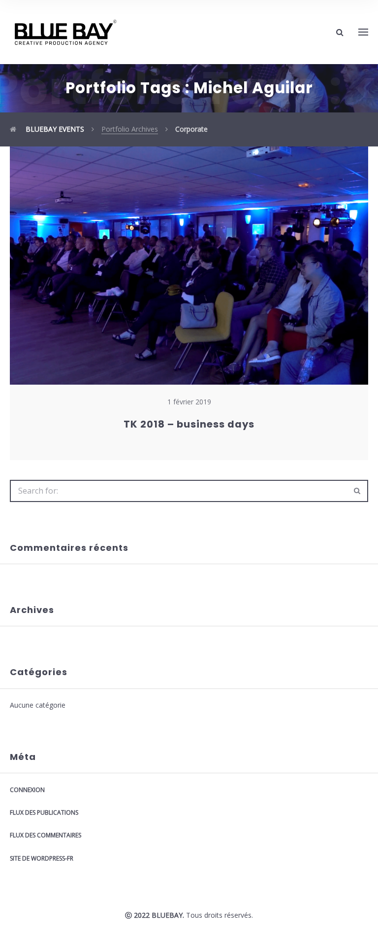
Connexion (27, 790)
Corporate (191, 129)
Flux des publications (44, 812)
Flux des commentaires (45, 835)
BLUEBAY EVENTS (54, 129)
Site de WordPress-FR (41, 858)
